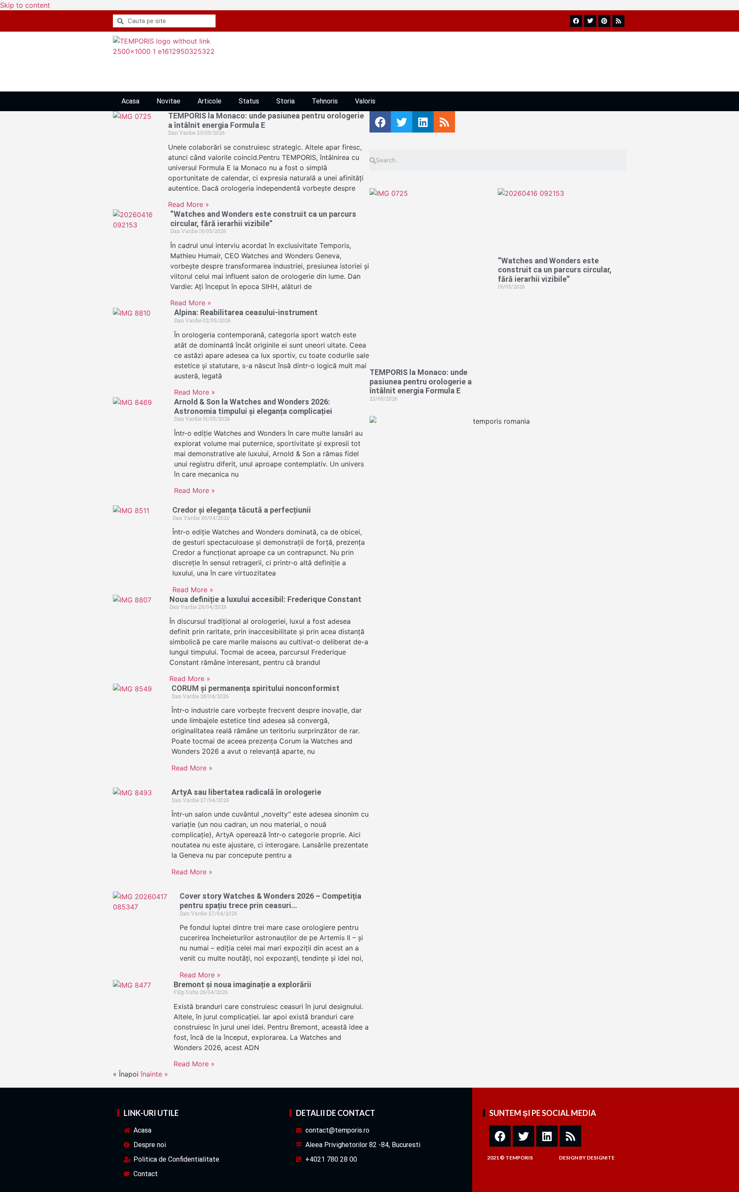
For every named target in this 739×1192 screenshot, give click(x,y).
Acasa (130, 101)
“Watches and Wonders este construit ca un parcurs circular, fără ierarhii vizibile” (263, 218)
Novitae (168, 101)
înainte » (154, 1074)
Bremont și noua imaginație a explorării (242, 984)
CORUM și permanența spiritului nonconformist (255, 688)
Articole (210, 101)
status (249, 101)
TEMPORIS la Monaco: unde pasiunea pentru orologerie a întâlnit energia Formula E (421, 381)
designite (601, 1157)
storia (285, 101)
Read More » (188, 204)
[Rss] (570, 1136)
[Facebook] (500, 1136)
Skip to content (25, 5)
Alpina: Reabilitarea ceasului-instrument (246, 312)
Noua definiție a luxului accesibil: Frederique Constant (265, 599)
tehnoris (325, 101)
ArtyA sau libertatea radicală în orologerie (246, 792)
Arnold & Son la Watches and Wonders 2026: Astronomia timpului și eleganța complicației (253, 406)
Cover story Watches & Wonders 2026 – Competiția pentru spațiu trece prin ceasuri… (270, 900)
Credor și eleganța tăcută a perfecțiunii (241, 509)
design (568, 1157)
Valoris (365, 101)
